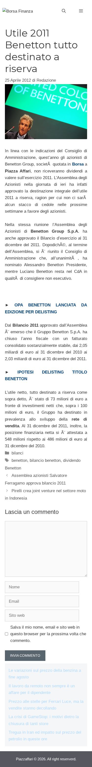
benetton (19, 460)
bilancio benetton (45, 460)
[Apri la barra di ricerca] (63, 11)
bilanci (17, 453)
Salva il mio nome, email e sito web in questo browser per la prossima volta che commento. (48, 634)
